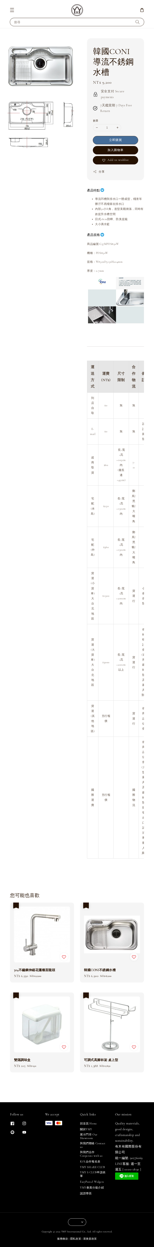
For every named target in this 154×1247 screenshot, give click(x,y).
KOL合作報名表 (90, 1161)
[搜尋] (137, 22)
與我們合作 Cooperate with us (91, 1153)
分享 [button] (101, 171)
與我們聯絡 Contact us (92, 1145)
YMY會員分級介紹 (92, 1187)
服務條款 (62, 1238)
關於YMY (86, 1129)
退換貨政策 (90, 1238)
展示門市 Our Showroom (88, 1136)
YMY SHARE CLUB (92, 1167)
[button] (12, 10)
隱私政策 (75, 1238)
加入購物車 (115, 150)
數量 (95, 120)
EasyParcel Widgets (92, 1182)
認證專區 (86, 1193)
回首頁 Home (88, 1123)
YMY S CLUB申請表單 (93, 1174)
